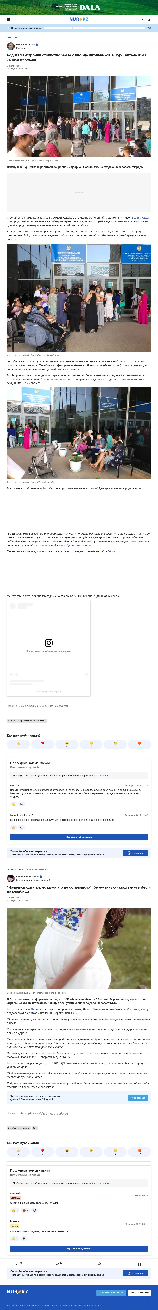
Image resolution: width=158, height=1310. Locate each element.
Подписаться (138, 1097)
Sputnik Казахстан (79, 545)
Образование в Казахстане (32, 720)
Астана (11, 720)
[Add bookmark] (139, 1264)
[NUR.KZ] (79, 19)
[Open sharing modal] (99, 1263)
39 (140, 1154)
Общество (12, 37)
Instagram (137, 853)
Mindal (112, 551)
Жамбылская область (19, 1128)
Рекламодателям (140, 1292)
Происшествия (15, 869)
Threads (36, 1009)
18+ (35, 1128)
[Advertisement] (79, 192)
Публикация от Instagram (48, 691)
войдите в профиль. (99, 775)
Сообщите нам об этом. (54, 706)
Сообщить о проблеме (111, 1292)
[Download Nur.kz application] (79, 7)
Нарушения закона (36, 869)
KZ (141, 19)
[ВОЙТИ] (149, 19)
